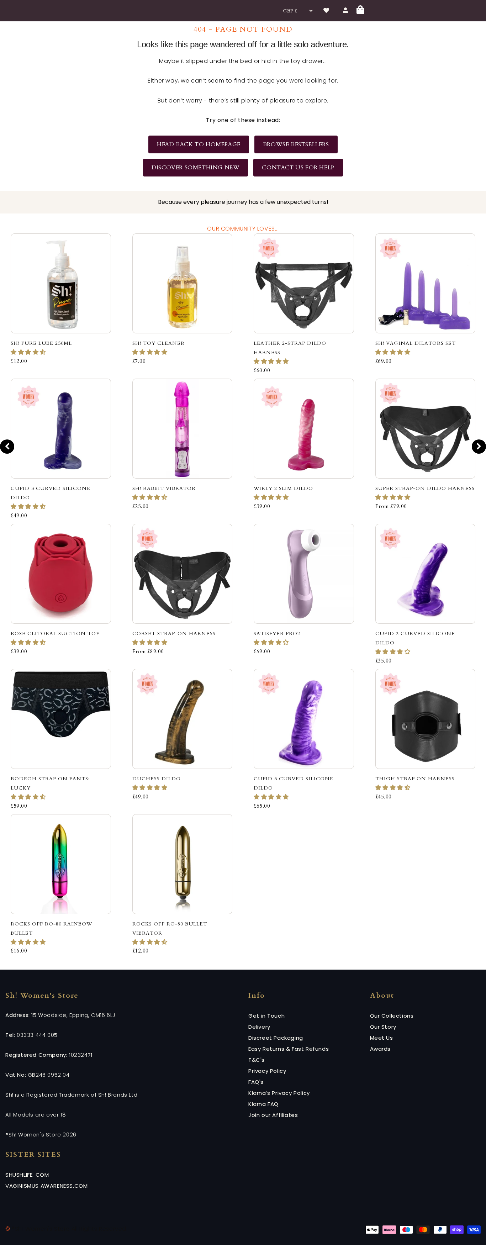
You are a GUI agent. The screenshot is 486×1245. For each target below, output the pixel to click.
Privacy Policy (267, 1071)
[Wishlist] (326, 10)
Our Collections (392, 1015)
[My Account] (345, 10)
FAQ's (256, 1082)
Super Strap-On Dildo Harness (425, 488)
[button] (29, 352)
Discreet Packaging (275, 1037)
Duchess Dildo (156, 778)
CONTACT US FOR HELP (298, 168)
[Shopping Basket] (360, 10)
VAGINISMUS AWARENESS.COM (46, 1185)
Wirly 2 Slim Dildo (283, 488)
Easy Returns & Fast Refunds (288, 1049)
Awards (380, 1049)
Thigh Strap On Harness (415, 778)
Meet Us (381, 1037)
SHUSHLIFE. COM (27, 1174)
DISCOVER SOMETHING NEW (195, 168)
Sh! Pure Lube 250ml (41, 343)
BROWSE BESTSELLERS (296, 144)
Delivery (259, 1026)
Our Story (383, 1026)
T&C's (256, 1060)
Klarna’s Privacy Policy (279, 1093)
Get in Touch (266, 1015)
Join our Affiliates (273, 1115)
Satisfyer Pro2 (277, 633)
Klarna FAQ (263, 1104)
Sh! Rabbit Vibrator (164, 488)
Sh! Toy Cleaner (158, 343)
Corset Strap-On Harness (174, 633)
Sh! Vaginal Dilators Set (415, 343)
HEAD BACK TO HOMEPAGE (199, 144)
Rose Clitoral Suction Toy (55, 633)
